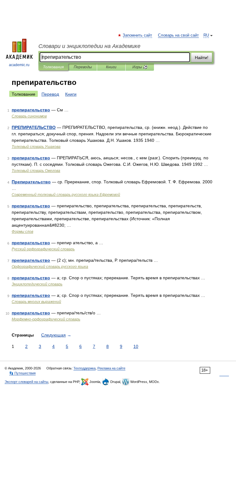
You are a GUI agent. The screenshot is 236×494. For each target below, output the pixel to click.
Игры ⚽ (140, 67)
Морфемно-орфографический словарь (46, 319)
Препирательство (31, 181)
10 (135, 346)
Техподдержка (84, 368)
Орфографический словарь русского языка (50, 267)
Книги (111, 67)
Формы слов (22, 231)
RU (206, 35)
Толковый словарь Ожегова (36, 171)
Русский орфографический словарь (43, 249)
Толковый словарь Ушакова (36, 147)
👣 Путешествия (22, 373)
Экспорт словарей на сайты (26, 382)
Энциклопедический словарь (37, 284)
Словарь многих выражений (36, 302)
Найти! (201, 57)
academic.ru (19, 65)
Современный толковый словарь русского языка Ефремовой (66, 195)
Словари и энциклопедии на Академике (89, 46)
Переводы (83, 67)
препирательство (31, 109)
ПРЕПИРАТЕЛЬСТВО (34, 127)
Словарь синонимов (29, 116)
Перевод (50, 94)
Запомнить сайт (137, 35)
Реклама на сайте (111, 368)
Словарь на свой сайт (178, 35)
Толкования (53, 67)
